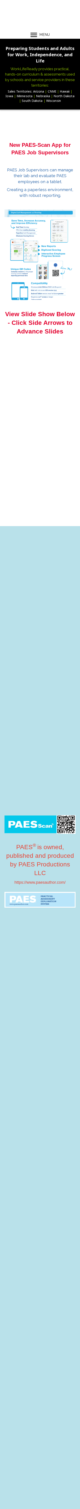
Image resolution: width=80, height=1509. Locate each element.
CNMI (52, 91)
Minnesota (24, 96)
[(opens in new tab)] (40, 899)
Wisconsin (53, 101)
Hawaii (65, 91)
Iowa (9, 96)
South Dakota (32, 101)
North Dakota (64, 96)
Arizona (38, 91)
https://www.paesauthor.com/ (40, 882)
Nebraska (43, 96)
